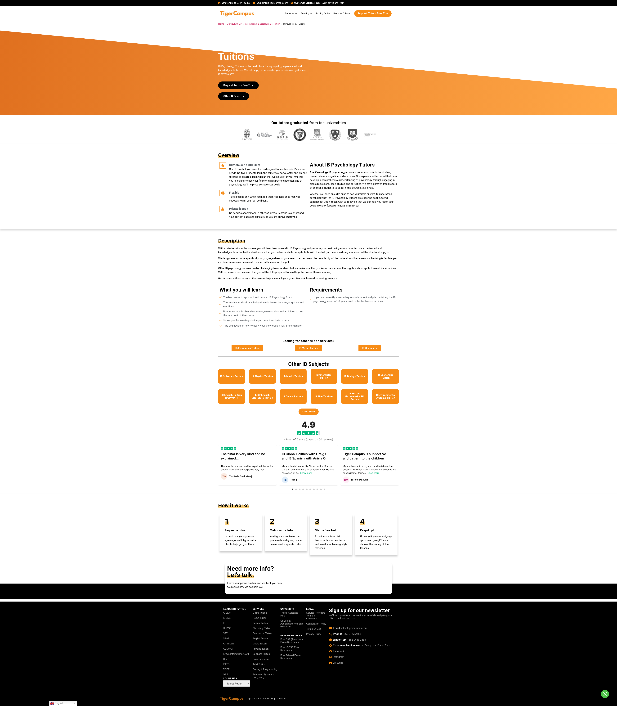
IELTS (226, 664)
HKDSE (227, 628)
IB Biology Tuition (354, 376)
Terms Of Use (313, 628)
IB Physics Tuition (262, 376)
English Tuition (260, 638)
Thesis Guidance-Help (289, 614)
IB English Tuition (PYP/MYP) (231, 396)
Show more (306, 473)
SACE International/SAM (236, 653)
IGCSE (227, 617)
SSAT (226, 638)
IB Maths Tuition (293, 376)
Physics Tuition (260, 648)
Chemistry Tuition (262, 628)
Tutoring (305, 13)
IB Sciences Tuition (231, 376)
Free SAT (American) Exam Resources (291, 640)
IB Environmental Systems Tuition (385, 396)
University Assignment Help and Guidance (291, 623)
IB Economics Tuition (385, 376)
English (58, 703)
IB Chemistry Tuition (323, 376)
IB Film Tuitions (324, 396)
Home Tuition (259, 617)
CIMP (226, 659)
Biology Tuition (260, 623)
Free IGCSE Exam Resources (290, 649)
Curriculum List (234, 24)
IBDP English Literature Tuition (262, 396)
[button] (309, 412)
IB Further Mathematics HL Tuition (354, 396)
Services (289, 13)
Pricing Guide (323, 13)
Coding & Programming (265, 669)
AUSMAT (228, 648)
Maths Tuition (260, 643)
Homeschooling (261, 659)
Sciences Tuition (261, 653)
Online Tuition (260, 612)
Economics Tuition (262, 633)
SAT (225, 633)
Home (221, 24)
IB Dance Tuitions (293, 396)
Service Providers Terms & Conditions (315, 615)
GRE (225, 674)
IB (224, 623)
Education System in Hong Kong (263, 676)
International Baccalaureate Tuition (262, 24)
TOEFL (227, 669)
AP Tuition (228, 643)
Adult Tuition (259, 664)
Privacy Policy (313, 634)
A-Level (227, 612)
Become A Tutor (341, 13)
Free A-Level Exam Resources (290, 657)
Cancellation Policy (316, 623)
